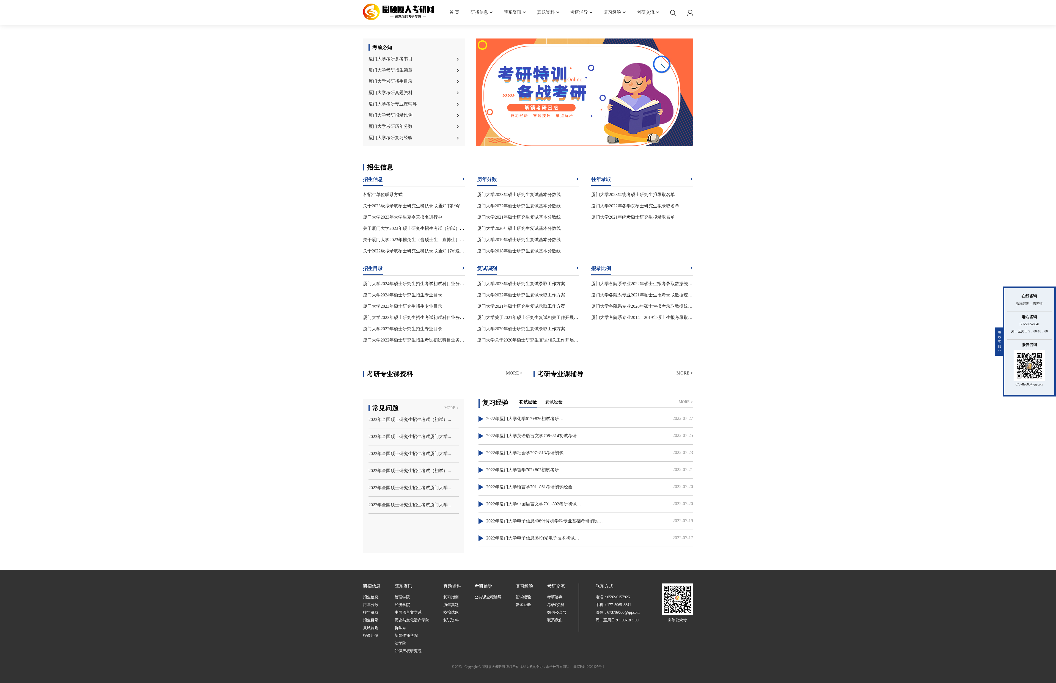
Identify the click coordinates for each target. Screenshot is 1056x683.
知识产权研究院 (408, 651)
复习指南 (451, 597)
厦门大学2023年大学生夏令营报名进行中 (402, 217)
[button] (582, 131)
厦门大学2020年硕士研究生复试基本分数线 (519, 228)
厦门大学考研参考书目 (391, 58)
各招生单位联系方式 (383, 194)
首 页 (454, 12)
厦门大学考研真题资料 (391, 92)
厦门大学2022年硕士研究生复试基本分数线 (519, 205)
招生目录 (370, 620)
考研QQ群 (555, 605)
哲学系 (400, 628)
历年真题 (451, 605)
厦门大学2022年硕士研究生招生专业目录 (402, 328)
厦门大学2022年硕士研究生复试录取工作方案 (521, 295)
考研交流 (645, 12)
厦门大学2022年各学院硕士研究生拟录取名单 (635, 205)
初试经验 (523, 597)
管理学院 (402, 597)
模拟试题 (451, 612)
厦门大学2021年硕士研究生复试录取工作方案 (521, 306)
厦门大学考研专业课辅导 (393, 103)
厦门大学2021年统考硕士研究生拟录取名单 (633, 217)
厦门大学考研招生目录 (391, 81)
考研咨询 (555, 597)
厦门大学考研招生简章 (391, 70)
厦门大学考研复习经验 (391, 137)
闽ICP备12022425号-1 (588, 667)
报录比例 (370, 636)
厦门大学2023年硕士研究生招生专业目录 (402, 306)
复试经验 (523, 605)
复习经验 (612, 12)
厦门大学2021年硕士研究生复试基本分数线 (519, 217)
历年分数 (370, 605)
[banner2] (584, 92)
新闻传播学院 (406, 636)
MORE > (514, 373)
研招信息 (479, 12)
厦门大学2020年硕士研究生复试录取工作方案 (521, 328)
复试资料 (451, 620)
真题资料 (546, 12)
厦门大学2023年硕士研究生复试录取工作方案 (521, 283)
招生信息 (370, 597)
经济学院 (402, 605)
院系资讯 (512, 12)
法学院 (400, 643)
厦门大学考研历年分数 (391, 126)
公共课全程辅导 (488, 597)
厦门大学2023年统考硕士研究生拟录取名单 (633, 194)
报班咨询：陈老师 (1029, 303)
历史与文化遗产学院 (412, 620)
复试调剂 (370, 628)
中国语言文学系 (408, 612)
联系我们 (555, 620)
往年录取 (370, 612)
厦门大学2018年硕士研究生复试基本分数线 (519, 251)
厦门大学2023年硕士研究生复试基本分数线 (519, 194)
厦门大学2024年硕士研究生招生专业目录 (402, 295)
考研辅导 (579, 12)
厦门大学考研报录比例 (391, 115)
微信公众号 (556, 612)
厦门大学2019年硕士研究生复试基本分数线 (519, 239)
